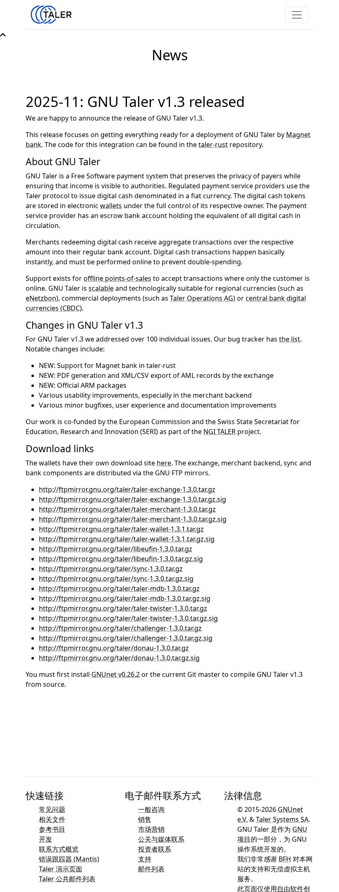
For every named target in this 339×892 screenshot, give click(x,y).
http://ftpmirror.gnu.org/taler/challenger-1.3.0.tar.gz (120, 628)
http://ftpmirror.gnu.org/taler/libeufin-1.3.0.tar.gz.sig (121, 558)
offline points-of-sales (117, 278)
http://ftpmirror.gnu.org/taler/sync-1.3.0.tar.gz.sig (116, 578)
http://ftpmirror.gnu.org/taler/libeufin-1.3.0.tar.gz (115, 548)
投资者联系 (154, 849)
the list (289, 339)
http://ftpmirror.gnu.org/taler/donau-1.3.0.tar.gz (114, 647)
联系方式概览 (59, 849)
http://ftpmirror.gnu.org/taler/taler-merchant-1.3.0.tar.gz (127, 509)
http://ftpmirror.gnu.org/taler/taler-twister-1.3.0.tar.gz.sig (128, 618)
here (164, 462)
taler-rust (213, 144)
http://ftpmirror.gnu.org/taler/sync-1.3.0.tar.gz (111, 568)
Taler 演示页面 (60, 868)
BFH (285, 859)
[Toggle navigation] (296, 15)
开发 (45, 839)
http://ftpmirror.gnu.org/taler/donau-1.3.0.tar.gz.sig (119, 657)
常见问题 (52, 809)
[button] (3, 34)
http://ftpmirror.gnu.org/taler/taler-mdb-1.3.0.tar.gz (119, 588)
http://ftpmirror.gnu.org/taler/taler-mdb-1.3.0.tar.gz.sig (124, 598)
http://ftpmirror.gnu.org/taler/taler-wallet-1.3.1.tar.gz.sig (127, 538)
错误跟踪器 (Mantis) (69, 859)
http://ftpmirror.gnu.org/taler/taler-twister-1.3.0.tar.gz (123, 608)
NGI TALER (219, 431)
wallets (111, 205)
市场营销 (151, 829)
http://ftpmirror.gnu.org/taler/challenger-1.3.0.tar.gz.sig (125, 638)
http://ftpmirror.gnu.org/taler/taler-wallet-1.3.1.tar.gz (121, 529)
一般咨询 (151, 809)
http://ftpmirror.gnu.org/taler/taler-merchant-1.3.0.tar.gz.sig (133, 519)
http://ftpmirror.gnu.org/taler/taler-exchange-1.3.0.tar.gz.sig (132, 499)
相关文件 (52, 819)
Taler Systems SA (282, 819)
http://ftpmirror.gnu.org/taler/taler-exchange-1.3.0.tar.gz (127, 489)
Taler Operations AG (201, 298)
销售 (144, 819)
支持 (144, 859)
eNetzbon (41, 298)
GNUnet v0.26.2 (115, 674)
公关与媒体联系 (161, 839)
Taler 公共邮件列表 (67, 878)
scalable (101, 288)
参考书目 (52, 829)
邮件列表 (151, 868)
